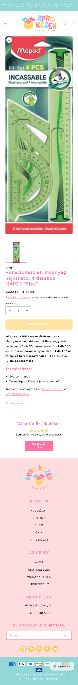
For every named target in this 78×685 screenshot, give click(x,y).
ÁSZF (39, 562)
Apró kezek (33, 674)
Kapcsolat (39, 539)
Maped (9, 268)
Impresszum (39, 584)
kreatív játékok (52, 389)
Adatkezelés (39, 569)
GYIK (39, 532)
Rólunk (39, 518)
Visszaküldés (39, 577)
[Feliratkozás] (65, 635)
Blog (39, 525)
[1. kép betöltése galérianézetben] (16, 252)
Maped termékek (17, 394)
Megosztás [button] (16, 403)
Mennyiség (11, 303)
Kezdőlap (39, 510)
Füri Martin (54, 674)
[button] (5, 23)
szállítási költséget (19, 297)
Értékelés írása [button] (39, 446)
